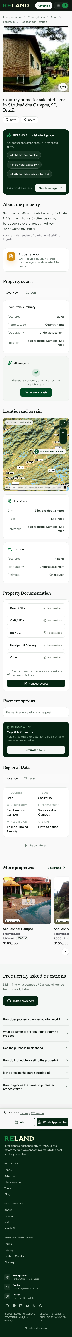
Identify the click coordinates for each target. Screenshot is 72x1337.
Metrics (9, 1222)
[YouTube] (27, 1306)
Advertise (44, 5)
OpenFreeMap (18, 487)
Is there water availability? (24, 164)
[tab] (12, 292)
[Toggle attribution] (65, 487)
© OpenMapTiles (32, 487)
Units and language (38, 1328)
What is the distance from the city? (29, 174)
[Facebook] (14, 1306)
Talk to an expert (23, 1000)
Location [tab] (12, 778)
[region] (36, 454)
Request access (38, 683)
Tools (7, 1188)
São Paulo (9, 21)
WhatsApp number (55, 1122)
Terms (8, 1243)
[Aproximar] (63, 432)
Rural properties (12, 17)
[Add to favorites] (46, 881)
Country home (36, 17)
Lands (8, 1169)
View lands (54, 867)
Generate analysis (36, 392)
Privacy (8, 1250)
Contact (9, 1216)
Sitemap (9, 1262)
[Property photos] (36, 59)
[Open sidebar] (61, 5)
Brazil (54, 17)
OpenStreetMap (55, 487)
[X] (34, 1306)
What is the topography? (24, 155)
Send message (48, 188)
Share (31, 119)
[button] (36, 260)
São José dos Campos (34, 21)
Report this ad (38, 845)
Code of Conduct (15, 1256)
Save (13, 119)
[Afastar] (63, 440)
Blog (7, 1194)
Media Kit (10, 1228)
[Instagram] (7, 1306)
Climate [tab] (29, 778)
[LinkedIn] (21, 1306)
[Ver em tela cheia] (63, 423)
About (8, 1210)
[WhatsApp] (41, 1306)
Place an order (13, 1182)
